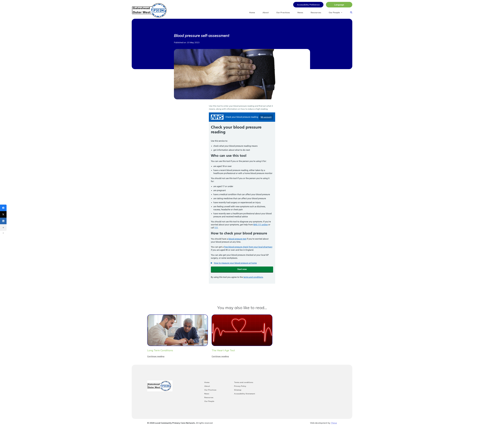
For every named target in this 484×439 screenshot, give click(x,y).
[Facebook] (3, 208)
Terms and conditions (243, 382)
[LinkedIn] (3, 221)
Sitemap (237, 390)
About (266, 12)
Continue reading (155, 356)
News (300, 12)
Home (252, 12)
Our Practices (283, 12)
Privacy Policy (240, 386)
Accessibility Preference (308, 4)
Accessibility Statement (244, 394)
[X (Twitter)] (3, 214)
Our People (334, 12)
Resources (316, 12)
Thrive (334, 423)
